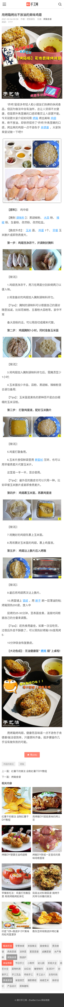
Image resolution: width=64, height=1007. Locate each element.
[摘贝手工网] (32, 4)
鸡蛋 (41, 230)
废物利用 (16, 968)
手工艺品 (16, 974)
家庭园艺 (19, 980)
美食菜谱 (7, 980)
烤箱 (35, 118)
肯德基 (45, 127)
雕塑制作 (38, 968)
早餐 (55, 230)
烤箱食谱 (47, 19)
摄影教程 (32, 980)
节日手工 (19, 962)
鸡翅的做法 (8, 764)
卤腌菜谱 (46, 951)
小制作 (31, 962)
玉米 (28, 230)
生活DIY (50, 968)
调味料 (20, 217)
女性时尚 (53, 974)
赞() (33, 754)
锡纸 (25, 600)
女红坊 (27, 968)
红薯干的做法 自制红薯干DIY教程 (29, 771)
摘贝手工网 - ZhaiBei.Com (29, 1000)
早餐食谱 (19, 945)
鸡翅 (53, 118)
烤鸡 (43, 651)
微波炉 (23, 957)
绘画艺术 (44, 980)
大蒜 (46, 217)
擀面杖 (39, 460)
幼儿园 (41, 962)
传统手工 (28, 974)
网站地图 (45, 1000)
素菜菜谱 (34, 951)
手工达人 (40, 974)
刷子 (38, 600)
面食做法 (44, 945)
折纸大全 (52, 962)
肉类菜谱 (11, 951)
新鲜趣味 (24, 985)
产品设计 (11, 985)
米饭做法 (32, 945)
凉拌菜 (23, 951)
